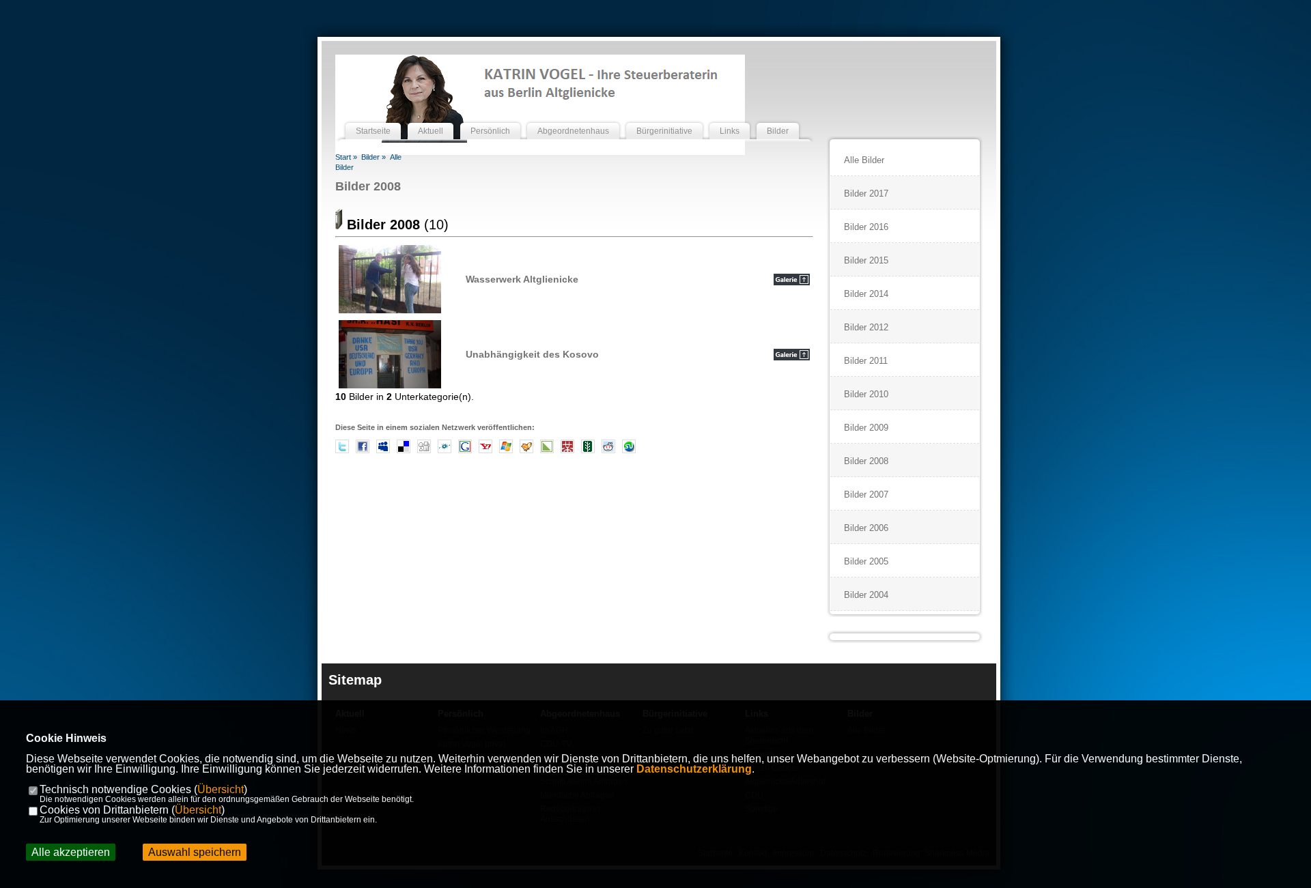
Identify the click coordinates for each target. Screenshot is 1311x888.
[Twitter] (342, 451)
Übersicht (220, 789)
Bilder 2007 (866, 494)
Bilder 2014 (866, 294)
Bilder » (373, 157)
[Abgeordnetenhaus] (573, 118)
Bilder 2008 (368, 186)
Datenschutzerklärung (694, 769)
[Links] (729, 118)
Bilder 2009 (866, 427)
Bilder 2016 (866, 227)
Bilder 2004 (866, 595)
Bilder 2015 (866, 260)
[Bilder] (777, 118)
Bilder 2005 (866, 561)
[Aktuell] (430, 118)
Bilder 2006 (866, 528)
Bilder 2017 (866, 193)
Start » (346, 157)
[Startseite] (373, 118)
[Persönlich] (490, 118)
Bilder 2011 (866, 361)
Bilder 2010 (866, 394)
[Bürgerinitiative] (664, 118)
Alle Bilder (864, 160)
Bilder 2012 (866, 327)
